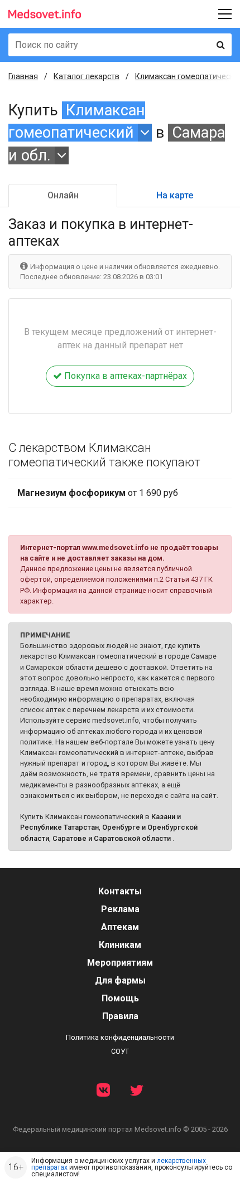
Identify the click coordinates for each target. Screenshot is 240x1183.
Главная (23, 76)
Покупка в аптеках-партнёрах (124, 376)
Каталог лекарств (86, 76)
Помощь (120, 998)
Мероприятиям (120, 962)
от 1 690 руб (97, 493)
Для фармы (120, 980)
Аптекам (120, 927)
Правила (120, 1016)
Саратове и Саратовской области (111, 838)
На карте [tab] (174, 195)
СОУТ (120, 1051)
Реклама (120, 909)
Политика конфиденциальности (120, 1037)
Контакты (120, 891)
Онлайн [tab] (63, 195)
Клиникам (120, 944)
